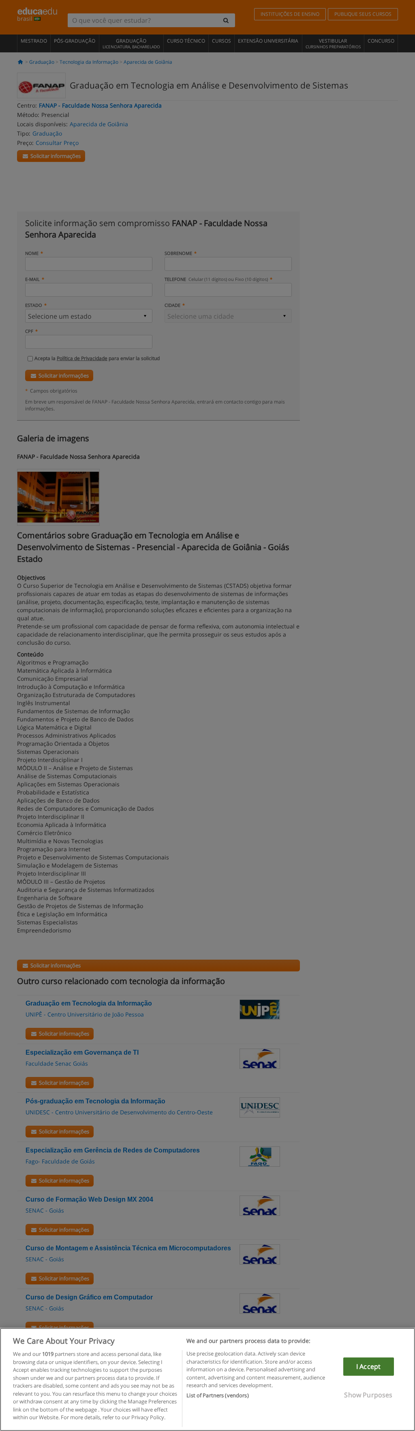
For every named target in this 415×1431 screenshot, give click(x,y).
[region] (207, 1379)
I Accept (368, 1366)
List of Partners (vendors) (217, 1395)
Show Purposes (368, 1394)
